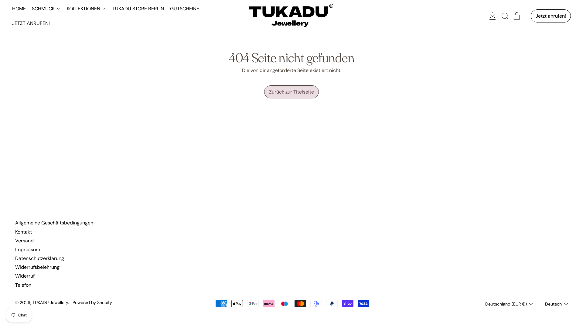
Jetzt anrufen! (31, 23)
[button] (504, 16)
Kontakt (23, 232)
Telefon (23, 285)
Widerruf (25, 276)
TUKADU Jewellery (50, 302)
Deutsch (553, 304)
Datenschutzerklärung (39, 258)
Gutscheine (184, 8)
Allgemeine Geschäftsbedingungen (54, 223)
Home (19, 8)
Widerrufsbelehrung (37, 267)
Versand (24, 240)
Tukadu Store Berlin (138, 8)
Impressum (27, 249)
